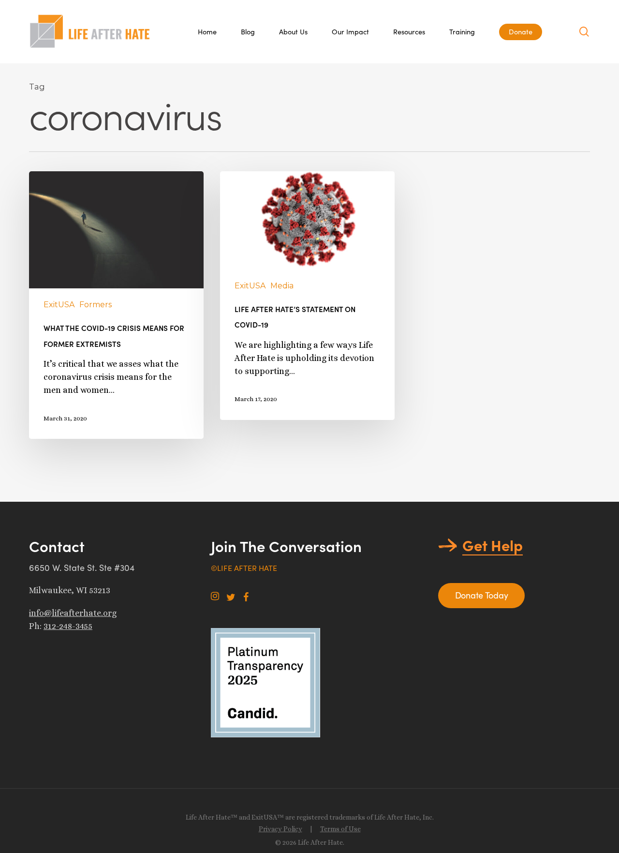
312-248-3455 (68, 626)
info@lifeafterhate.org (73, 613)
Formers (95, 304)
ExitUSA (59, 304)
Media (282, 285)
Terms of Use (340, 829)
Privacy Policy (280, 829)
